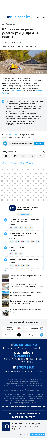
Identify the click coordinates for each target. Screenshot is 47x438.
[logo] (21, 17)
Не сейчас (24, 434)
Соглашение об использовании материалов (23, 407)
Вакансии (17, 417)
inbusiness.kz (16, 90)
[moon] (38, 17)
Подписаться (37, 434)
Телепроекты (33, 413)
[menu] (3, 17)
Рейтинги (30, 417)
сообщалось (13, 134)
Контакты (19, 413)
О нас (10, 413)
